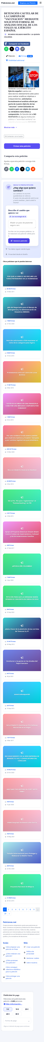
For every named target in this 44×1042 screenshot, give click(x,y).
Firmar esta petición (22, 146)
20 (5, 913)
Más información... (14, 1004)
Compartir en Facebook (19, 44)
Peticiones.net (8, 3)
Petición (11, 56)
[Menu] (40, 3)
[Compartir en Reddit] (33, 169)
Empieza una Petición (28, 3)
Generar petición (20, 241)
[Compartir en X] (12, 49)
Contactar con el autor (15, 136)
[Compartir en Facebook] (17, 169)
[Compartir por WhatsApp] (6, 49)
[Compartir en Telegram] (27, 169)
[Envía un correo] (17, 49)
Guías (5, 943)
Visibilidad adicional (16, 60)
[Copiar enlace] (22, 49)
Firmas (26, 56)
